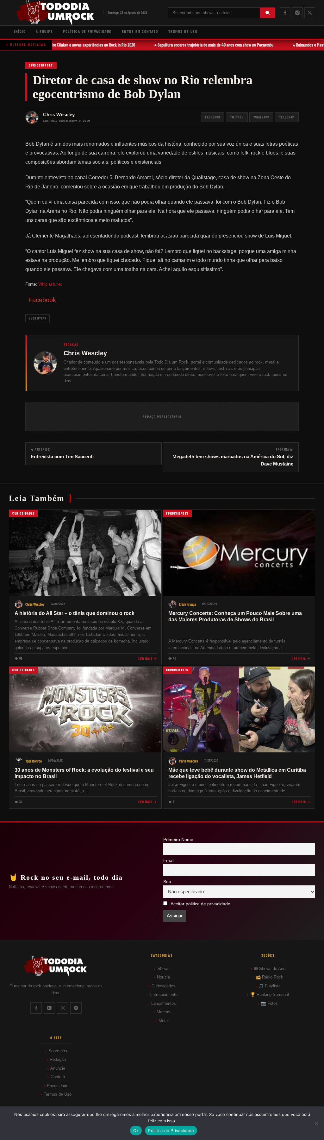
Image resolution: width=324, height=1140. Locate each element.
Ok (136, 1130)
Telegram (287, 117)
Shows (163, 968)
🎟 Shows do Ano (269, 968)
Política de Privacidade (87, 31)
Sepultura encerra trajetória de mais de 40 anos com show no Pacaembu (210, 45)
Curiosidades (41, 65)
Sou (167, 881)
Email (168, 860)
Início (20, 31)
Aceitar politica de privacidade (200, 904)
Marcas (163, 1012)
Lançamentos (163, 1003)
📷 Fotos (269, 1003)
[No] (316, 1123)
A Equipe (44, 31)
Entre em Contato (140, 31)
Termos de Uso (183, 31)
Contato (58, 1076)
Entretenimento (164, 994)
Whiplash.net (50, 284)
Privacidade (57, 1085)
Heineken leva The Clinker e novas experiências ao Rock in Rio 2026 (76, 45)
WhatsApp (261, 117)
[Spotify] (76, 1008)
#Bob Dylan (37, 318)
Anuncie (57, 1068)
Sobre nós (57, 1050)
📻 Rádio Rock (269, 977)
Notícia (163, 977)
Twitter (237, 117)
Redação (58, 1059)
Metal (164, 1020)
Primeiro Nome (178, 839)
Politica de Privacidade (171, 1130)
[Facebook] (285, 12)
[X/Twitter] (309, 12)
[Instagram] (297, 12)
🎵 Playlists (270, 986)
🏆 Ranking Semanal (269, 994)
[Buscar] (267, 13)
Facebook (212, 117)
